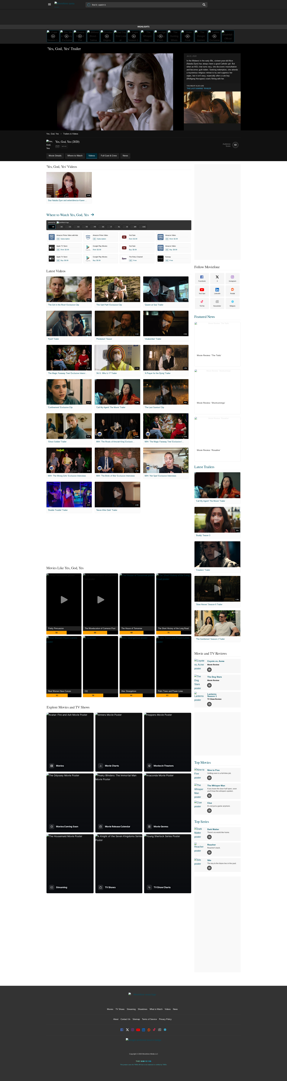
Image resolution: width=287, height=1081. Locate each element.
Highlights (143, 27)
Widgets (232, 306)
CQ (86, 691)
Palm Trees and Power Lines (170, 691)
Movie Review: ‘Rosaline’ (208, 450)
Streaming (131, 1009)
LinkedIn (217, 293)
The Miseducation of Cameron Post (100, 628)
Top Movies (202, 762)
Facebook (202, 281)
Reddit (232, 293)
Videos (168, 1009)
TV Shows (120, 1009)
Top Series (201, 821)
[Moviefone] (66, 4)
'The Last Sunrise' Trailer (199, 88)
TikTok (202, 306)
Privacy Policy (165, 1019)
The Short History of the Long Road (173, 628)
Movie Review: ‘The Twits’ (209, 355)
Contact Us (125, 1019)
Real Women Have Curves (59, 691)
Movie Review (213, 665)
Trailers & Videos (70, 134)
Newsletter (217, 306)
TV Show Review (214, 699)
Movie (64, 146)
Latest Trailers (204, 466)
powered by (52, 222)
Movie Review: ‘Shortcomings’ (211, 403)
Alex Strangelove (128, 691)
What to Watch (156, 1009)
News (175, 1009)
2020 (57, 146)
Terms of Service (149, 1019)
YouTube (202, 293)
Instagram (232, 281)
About (115, 1019)
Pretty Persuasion (56, 628)
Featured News (204, 316)
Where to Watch (67, 214)
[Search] (204, 4)
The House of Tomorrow (131, 628)
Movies (110, 1009)
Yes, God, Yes (52, 134)
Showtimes (142, 1009)
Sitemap (136, 1019)
